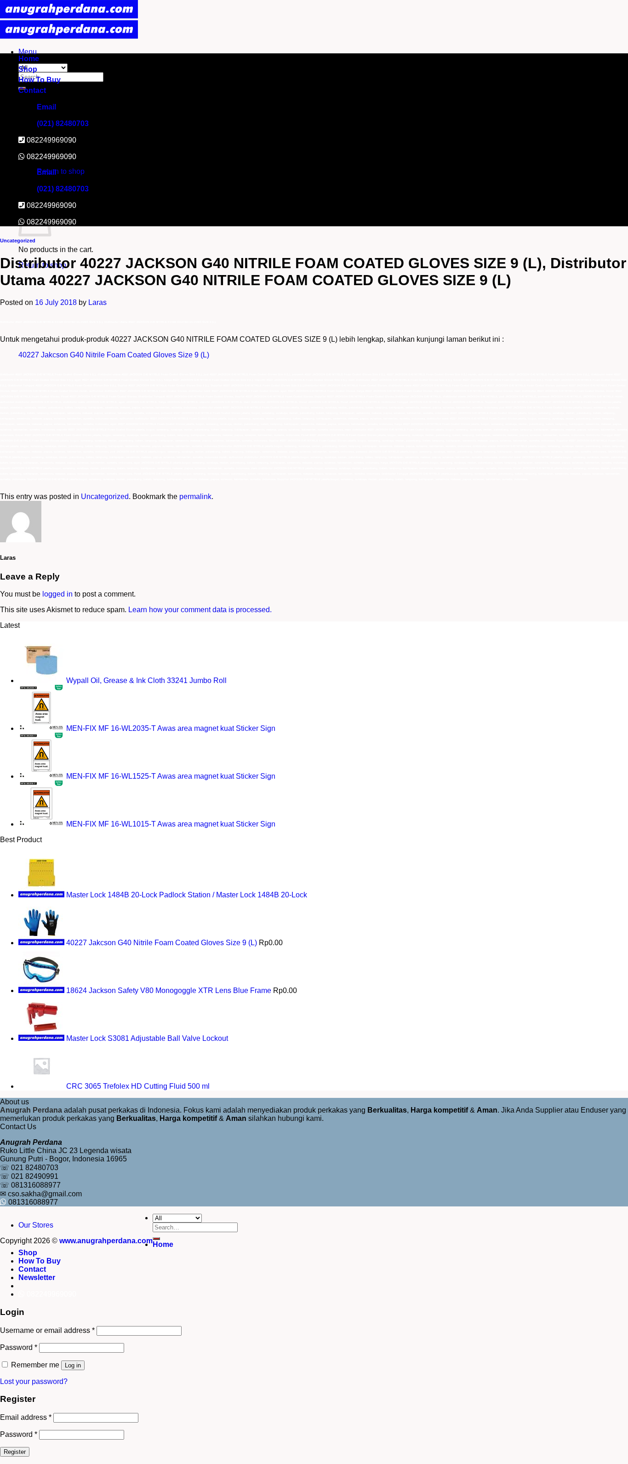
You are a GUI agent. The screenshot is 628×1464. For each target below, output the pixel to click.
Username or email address (47, 1330)
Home (28, 59)
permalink (195, 496)
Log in (73, 1365)
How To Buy (39, 80)
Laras (97, 302)
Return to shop (61, 171)
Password (18, 1347)
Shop (27, 69)
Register (15, 1451)
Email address (25, 1417)
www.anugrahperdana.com (106, 1241)
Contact (32, 90)
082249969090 (51, 157)
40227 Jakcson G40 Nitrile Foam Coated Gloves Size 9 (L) (113, 355)
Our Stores (35, 1225)
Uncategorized (17, 240)
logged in (57, 594)
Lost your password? (34, 1381)
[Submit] (156, 1238)
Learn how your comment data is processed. (200, 610)
